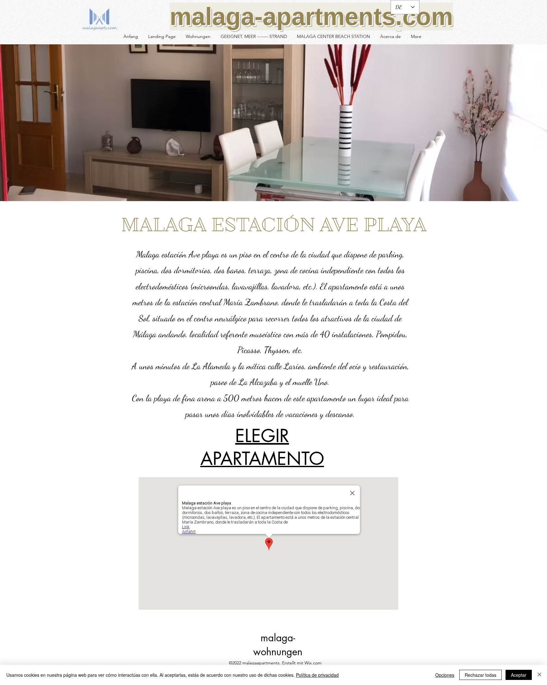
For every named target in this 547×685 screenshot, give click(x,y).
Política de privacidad (317, 675)
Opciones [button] (444, 675)
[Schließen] (539, 675)
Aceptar (518, 675)
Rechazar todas (480, 675)
